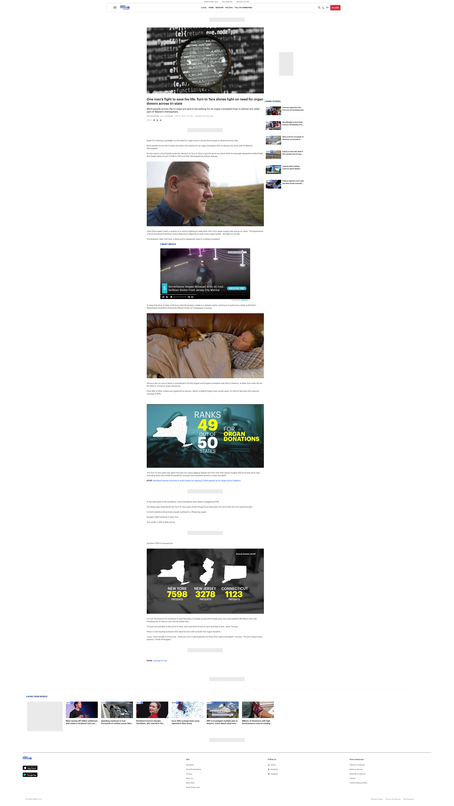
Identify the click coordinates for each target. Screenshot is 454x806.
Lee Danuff (168, 116)
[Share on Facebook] (154, 120)
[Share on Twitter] (157, 120)
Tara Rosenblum (153, 116)
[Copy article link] (161, 120)
